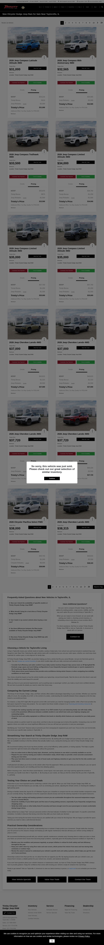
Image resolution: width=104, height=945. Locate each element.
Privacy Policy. (84, 936)
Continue (52, 478)
